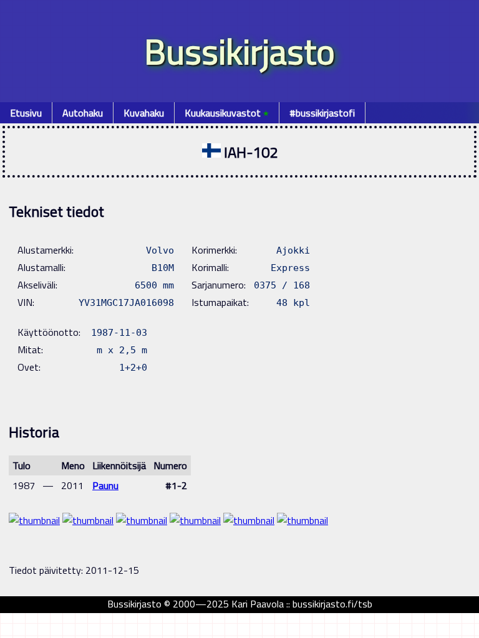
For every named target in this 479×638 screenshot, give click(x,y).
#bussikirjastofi (322, 112)
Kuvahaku (143, 112)
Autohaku (82, 112)
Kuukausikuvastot (227, 112)
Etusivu (26, 112)
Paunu (105, 485)
